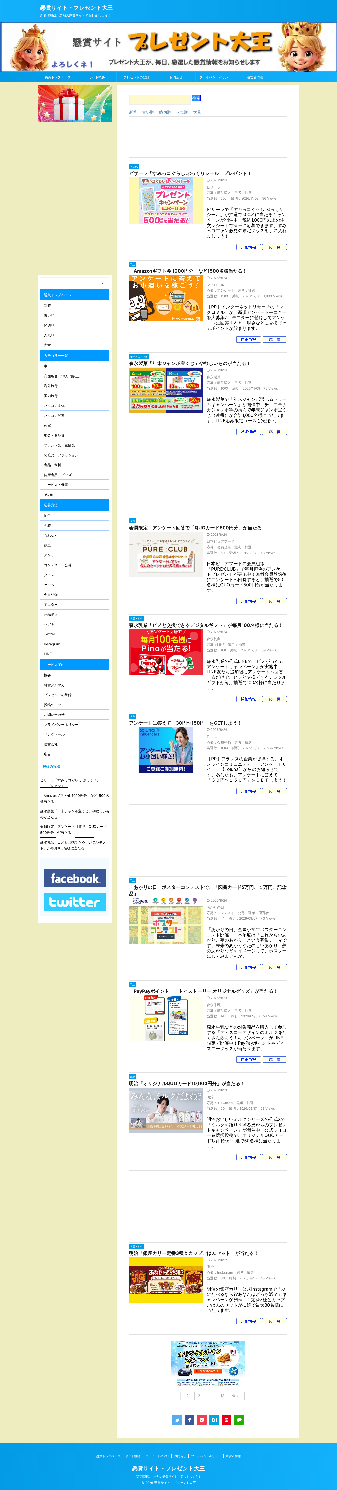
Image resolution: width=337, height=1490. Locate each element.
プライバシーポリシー (215, 77)
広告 (47, 754)
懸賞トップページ (57, 77)
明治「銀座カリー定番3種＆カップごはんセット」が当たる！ (194, 1253)
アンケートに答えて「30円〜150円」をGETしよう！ (185, 723)
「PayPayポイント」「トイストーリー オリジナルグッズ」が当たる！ (203, 991)
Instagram (52, 644)
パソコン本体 (54, 405)
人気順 (182, 112)
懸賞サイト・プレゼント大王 (76, 7)
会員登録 (51, 594)
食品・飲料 (52, 465)
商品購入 (51, 614)
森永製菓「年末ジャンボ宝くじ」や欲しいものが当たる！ (190, 363)
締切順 (165, 112)
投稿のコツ (52, 705)
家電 (47, 425)
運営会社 (51, 744)
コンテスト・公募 (58, 565)
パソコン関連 (54, 415)
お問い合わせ (54, 714)
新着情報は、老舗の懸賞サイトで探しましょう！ (168, 1476)
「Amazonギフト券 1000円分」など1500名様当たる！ (188, 271)
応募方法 (51, 505)
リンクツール (54, 734)
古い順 (148, 112)
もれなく (51, 535)
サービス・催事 (56, 484)
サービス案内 (54, 664)
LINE (48, 654)
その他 (49, 494)
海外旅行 (51, 386)
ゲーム (49, 585)
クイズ (49, 575)
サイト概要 (97, 77)
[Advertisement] (208, 137)
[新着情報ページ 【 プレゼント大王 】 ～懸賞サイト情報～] (214, 1420)
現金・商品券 (54, 435)
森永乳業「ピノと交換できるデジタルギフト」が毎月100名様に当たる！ (206, 625)
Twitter (49, 634)
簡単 (47, 545)
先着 (47, 525)
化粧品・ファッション (61, 455)
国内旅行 (51, 396)
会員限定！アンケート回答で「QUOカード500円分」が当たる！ (197, 528)
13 (222, 1396)
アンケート (52, 555)
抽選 (47, 516)
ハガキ (49, 624)
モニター (51, 604)
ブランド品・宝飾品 (59, 445)
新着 (133, 112)
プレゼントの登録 (136, 77)
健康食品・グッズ (58, 475)
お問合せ (175, 77)
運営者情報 (255, 77)
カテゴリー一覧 (56, 355)
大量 (197, 112)
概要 (47, 675)
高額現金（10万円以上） (63, 376)
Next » (237, 1396)
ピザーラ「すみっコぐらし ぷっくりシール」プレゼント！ (190, 173)
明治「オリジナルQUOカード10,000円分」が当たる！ (187, 1083)
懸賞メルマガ (54, 685)
